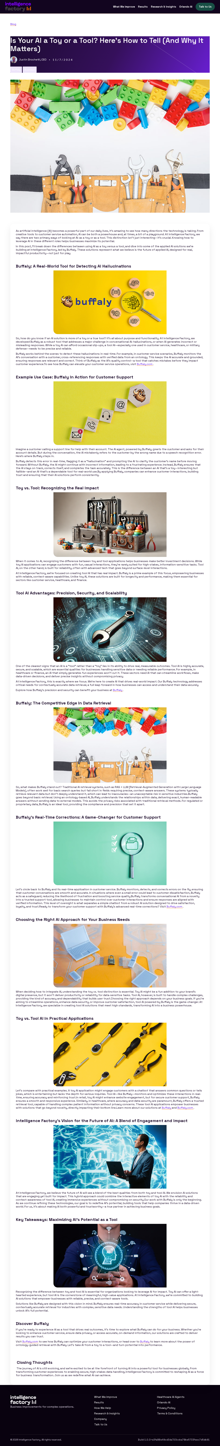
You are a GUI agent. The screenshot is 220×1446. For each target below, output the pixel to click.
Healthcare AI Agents (170, 1397)
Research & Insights (163, 6)
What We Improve (124, 6)
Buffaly (118, 690)
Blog (13, 24)
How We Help (102, 1408)
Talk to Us (205, 6)
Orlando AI (185, 6)
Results (143, 6)
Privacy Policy (166, 1408)
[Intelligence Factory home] (18, 7)
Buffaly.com (145, 364)
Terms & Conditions (170, 1413)
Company (100, 1419)
